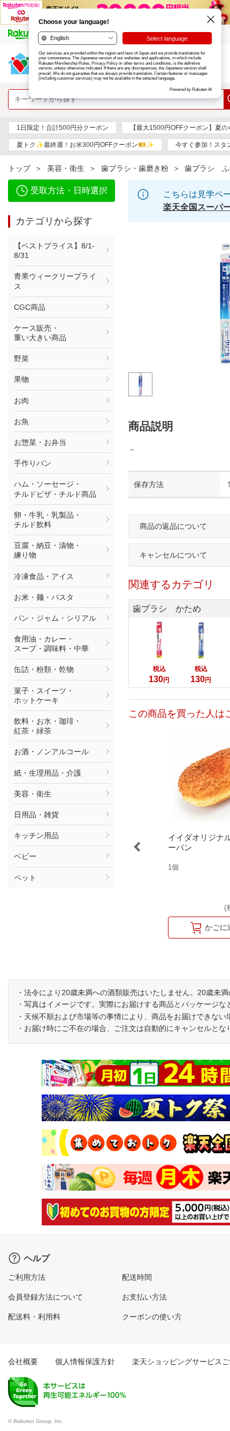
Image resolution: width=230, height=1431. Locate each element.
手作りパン (32, 463)
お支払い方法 (144, 1297)
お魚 (21, 421)
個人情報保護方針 (85, 1361)
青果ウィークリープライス (55, 281)
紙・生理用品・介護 (47, 773)
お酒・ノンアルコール (51, 751)
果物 (21, 379)
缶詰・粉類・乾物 (44, 669)
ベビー (25, 856)
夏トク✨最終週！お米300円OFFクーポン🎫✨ (85, 144)
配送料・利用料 (34, 1316)
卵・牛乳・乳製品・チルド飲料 (47, 520)
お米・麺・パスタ (44, 597)
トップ (19, 168)
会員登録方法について (45, 1297)
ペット (25, 877)
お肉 (21, 400)
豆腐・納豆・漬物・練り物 (47, 550)
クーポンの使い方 (152, 1316)
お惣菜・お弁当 (40, 442)
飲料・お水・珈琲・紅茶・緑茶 (47, 726)
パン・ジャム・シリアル (55, 618)
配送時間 (137, 1277)
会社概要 (23, 1361)
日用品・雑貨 (36, 814)
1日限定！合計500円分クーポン (63, 127)
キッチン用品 (36, 835)
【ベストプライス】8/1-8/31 (54, 250)
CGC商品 (29, 307)
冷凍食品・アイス (44, 576)
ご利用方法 (26, 1277)
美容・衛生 (66, 168)
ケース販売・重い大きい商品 (40, 333)
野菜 (21, 358)
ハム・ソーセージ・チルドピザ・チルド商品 (55, 489)
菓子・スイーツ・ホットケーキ (44, 695)
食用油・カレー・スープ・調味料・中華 (51, 644)
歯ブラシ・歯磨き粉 (134, 168)
